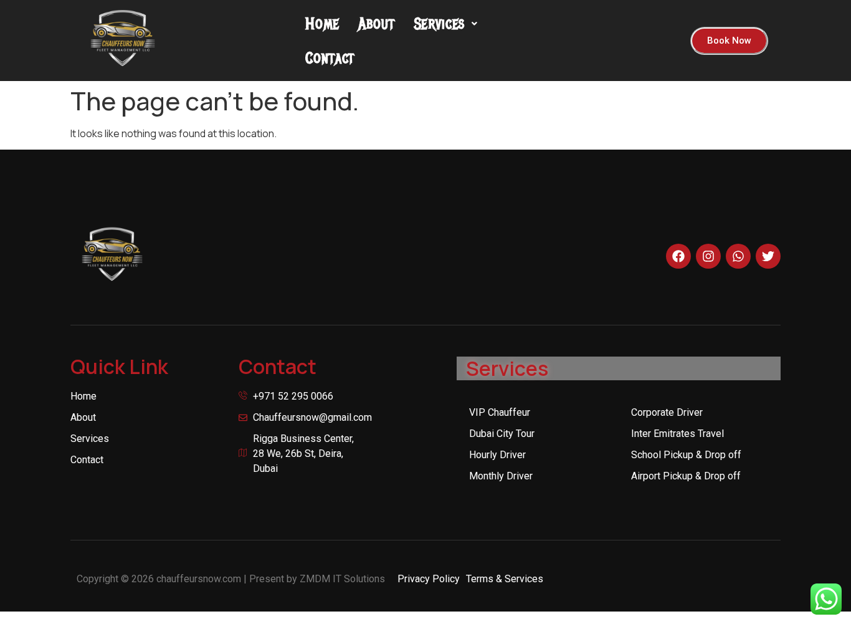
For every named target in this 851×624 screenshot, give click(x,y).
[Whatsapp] (738, 256)
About (376, 23)
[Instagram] (708, 256)
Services (440, 23)
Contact (329, 57)
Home (322, 23)
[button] (445, 23)
